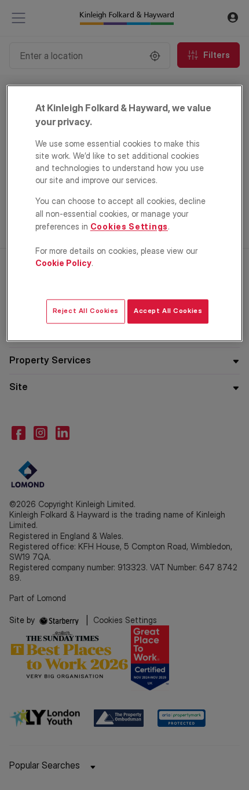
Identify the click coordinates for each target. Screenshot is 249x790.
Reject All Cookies (86, 311)
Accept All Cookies (168, 311)
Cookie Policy (63, 263)
